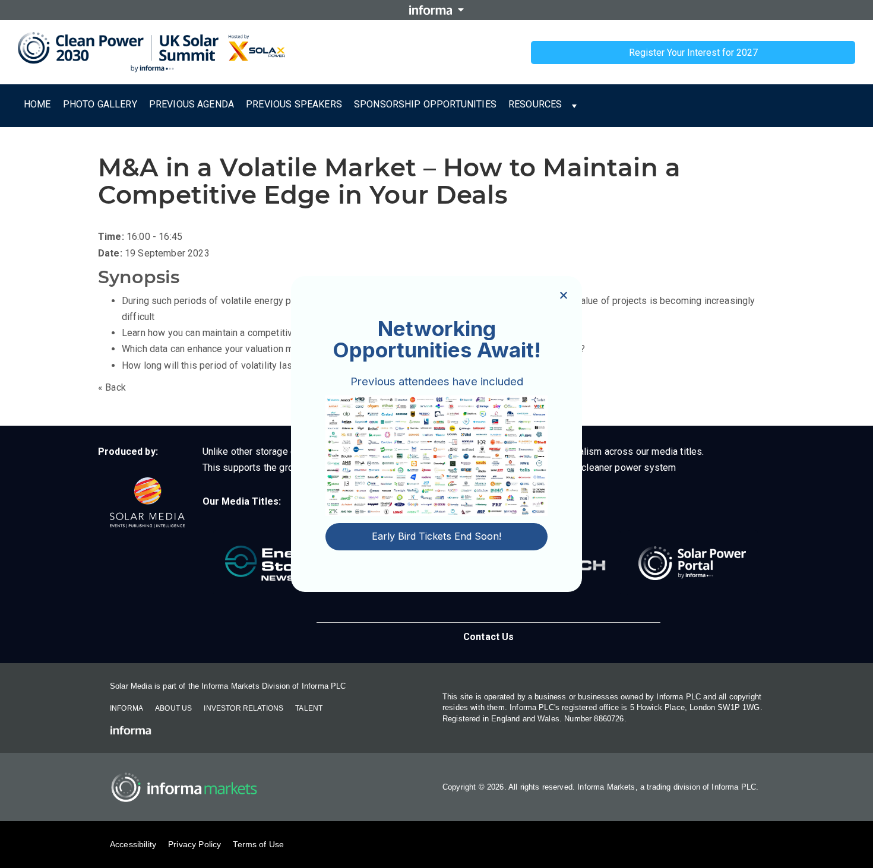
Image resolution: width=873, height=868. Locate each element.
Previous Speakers (294, 104)
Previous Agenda (191, 104)
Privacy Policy (194, 844)
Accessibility (133, 844)
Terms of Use (258, 844)
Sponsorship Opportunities (425, 104)
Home (37, 104)
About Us (173, 708)
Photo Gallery (100, 104)
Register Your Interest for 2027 (693, 52)
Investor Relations (243, 708)
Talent (308, 708)
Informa (126, 708)
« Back (112, 387)
